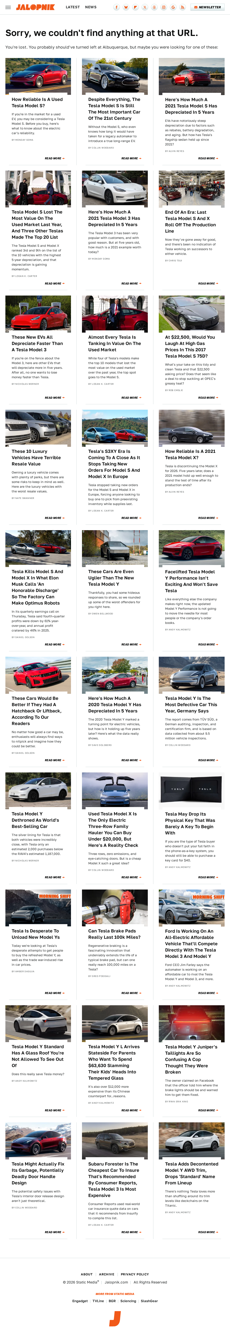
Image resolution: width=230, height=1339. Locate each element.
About (87, 1274)
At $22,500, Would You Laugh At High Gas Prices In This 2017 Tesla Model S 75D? (190, 346)
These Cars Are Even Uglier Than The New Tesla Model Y (111, 578)
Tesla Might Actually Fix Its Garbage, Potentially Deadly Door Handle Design (38, 1173)
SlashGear (149, 1301)
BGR (112, 1301)
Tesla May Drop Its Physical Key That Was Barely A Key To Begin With (190, 823)
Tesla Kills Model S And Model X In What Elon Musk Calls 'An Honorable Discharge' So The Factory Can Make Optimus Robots (37, 587)
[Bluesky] (126, 7)
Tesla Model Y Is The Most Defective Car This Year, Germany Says (191, 705)
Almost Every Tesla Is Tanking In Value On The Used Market (114, 343)
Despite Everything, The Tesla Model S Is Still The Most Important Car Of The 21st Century (114, 109)
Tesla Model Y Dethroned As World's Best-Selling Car (35, 820)
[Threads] (154, 7)
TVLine (98, 1301)
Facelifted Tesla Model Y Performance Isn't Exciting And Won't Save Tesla (191, 581)
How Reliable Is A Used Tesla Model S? (37, 102)
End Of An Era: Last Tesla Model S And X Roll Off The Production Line (190, 221)
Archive (106, 1274)
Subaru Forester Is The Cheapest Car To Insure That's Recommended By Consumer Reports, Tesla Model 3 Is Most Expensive (113, 1179)
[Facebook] (116, 7)
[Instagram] (163, 7)
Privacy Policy (135, 1274)
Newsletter (210, 7)
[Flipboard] (135, 7)
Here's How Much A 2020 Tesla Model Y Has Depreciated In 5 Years (114, 705)
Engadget (80, 1301)
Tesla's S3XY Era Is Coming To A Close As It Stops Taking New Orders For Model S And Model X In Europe (114, 464)
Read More (53, 158)
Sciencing (128, 1301)
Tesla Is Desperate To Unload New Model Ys (36, 934)
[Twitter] (145, 7)
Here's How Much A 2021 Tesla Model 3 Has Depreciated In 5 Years (114, 218)
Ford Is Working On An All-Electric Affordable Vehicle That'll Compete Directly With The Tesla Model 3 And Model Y (191, 943)
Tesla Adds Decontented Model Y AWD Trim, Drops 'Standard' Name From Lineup (191, 1173)
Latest (73, 7)
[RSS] (182, 7)
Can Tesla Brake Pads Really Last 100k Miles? (114, 934)
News (91, 7)
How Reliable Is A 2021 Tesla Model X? (190, 454)
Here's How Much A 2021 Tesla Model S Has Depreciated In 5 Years (191, 106)
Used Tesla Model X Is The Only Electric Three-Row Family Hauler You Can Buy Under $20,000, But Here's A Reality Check (113, 829)
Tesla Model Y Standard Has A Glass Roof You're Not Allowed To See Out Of (38, 1056)
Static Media (86, 1282)
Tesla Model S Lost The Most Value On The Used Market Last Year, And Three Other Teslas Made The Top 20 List (37, 224)
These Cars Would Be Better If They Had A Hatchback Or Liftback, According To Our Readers (37, 711)
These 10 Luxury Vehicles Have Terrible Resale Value (36, 458)
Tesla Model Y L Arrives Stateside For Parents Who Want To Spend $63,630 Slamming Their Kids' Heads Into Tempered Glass (114, 1062)
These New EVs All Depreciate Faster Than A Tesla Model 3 (37, 343)
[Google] (173, 7)
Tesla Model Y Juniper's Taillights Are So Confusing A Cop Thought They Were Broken (191, 1059)
